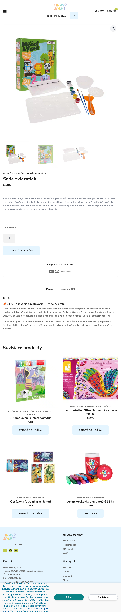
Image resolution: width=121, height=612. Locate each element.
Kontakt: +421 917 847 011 (18, 582)
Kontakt (67, 567)
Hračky (20, 173)
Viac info (90, 513)
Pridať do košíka (21, 250)
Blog (65, 580)
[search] (74, 16)
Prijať (69, 597)
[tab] (49, 289)
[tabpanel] (60, 313)
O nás (66, 571)
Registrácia (69, 544)
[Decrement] (5, 238)
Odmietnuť (103, 597)
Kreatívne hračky (36, 173)
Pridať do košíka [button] (30, 430)
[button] (113, 28)
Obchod (67, 575)
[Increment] (13, 238)
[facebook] (5, 550)
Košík (66, 553)
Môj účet (68, 549)
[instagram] (10, 550)
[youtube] (16, 550)
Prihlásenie (69, 540)
